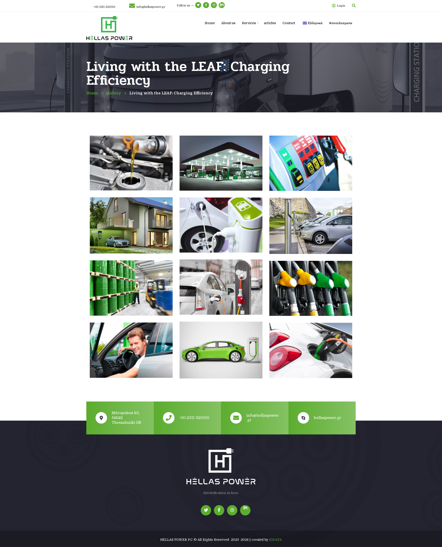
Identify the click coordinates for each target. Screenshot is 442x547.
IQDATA (275, 539)
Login (340, 5)
